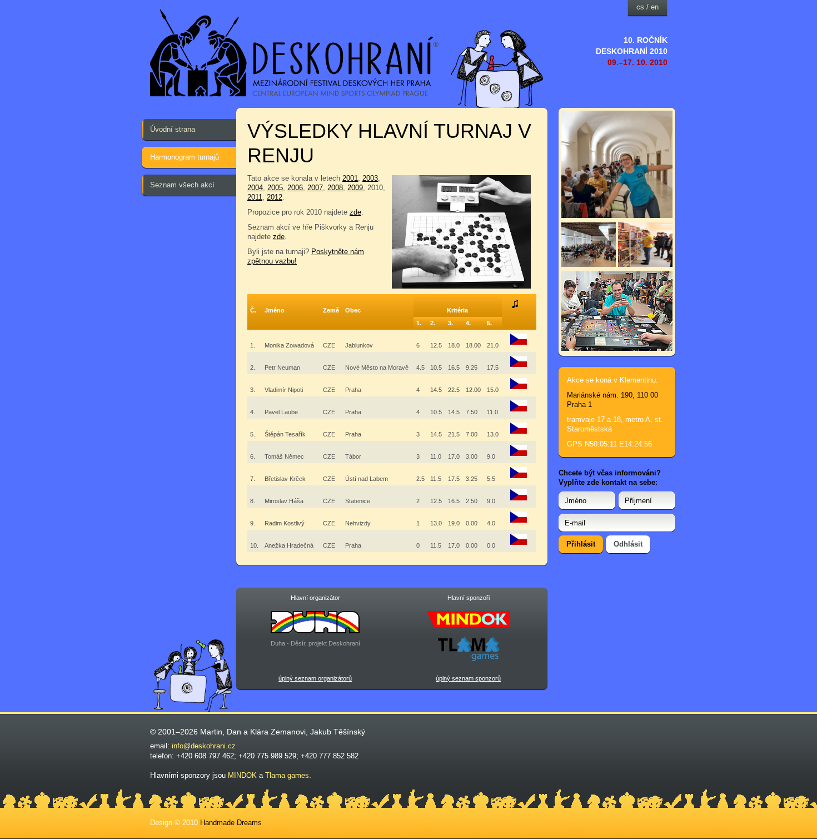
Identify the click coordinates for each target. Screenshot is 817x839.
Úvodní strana (172, 129)
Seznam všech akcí (182, 185)
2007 (315, 187)
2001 (350, 178)
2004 (255, 187)
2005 (275, 187)
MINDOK (242, 775)
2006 (295, 187)
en (655, 7)
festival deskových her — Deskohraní (294, 53)
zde (355, 212)
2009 (355, 187)
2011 (254, 197)
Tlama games (287, 775)
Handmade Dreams (231, 822)
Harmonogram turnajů (184, 157)
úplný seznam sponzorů (468, 678)
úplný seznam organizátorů (315, 678)
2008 (335, 187)
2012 (274, 197)
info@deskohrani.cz (204, 746)
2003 (370, 178)
